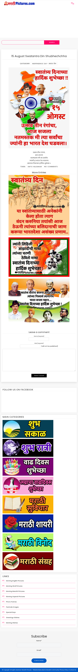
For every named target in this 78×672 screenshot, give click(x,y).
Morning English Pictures (15, 581)
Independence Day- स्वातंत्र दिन (44, 64)
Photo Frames (11, 602)
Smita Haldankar (35, 167)
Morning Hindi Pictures (14, 586)
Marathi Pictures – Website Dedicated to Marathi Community (40, 670)
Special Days (11, 612)
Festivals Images (12, 607)
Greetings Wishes (12, 617)
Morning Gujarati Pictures (15, 596)
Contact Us (72, 670)
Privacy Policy (64, 670)
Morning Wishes (12, 623)
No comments (51, 166)
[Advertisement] (39, 23)
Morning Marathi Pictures (15, 591)
